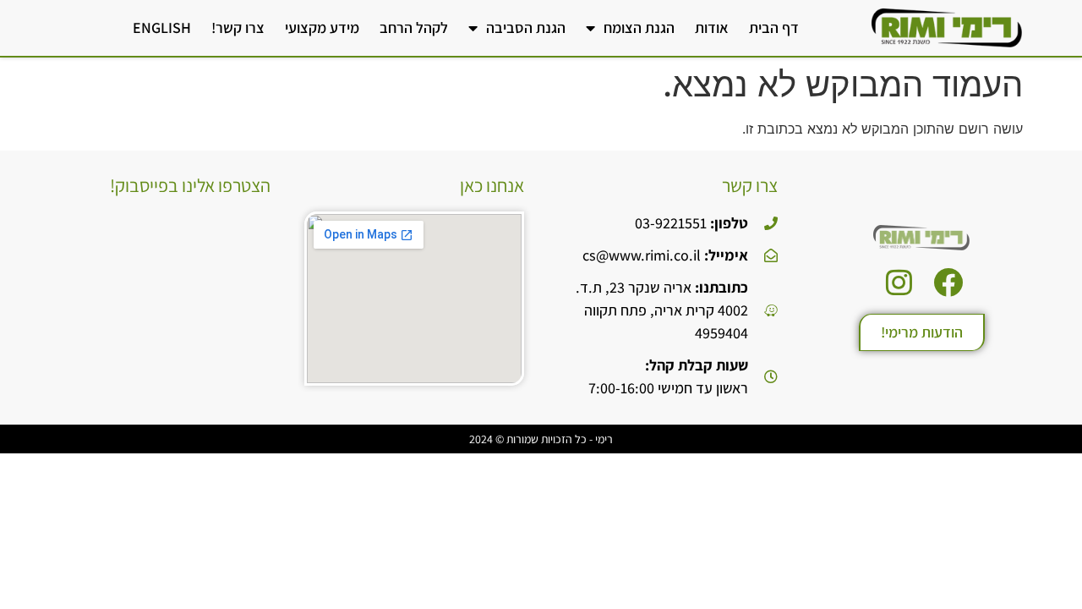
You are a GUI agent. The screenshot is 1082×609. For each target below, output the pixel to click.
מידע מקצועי (322, 27)
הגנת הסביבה (526, 27)
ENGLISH (162, 27)
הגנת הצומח (639, 27)
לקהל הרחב (414, 27)
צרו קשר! (238, 27)
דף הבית (774, 27)
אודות (712, 27)
